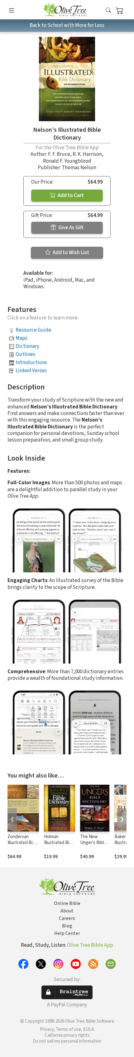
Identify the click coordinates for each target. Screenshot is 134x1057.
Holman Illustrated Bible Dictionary (59, 842)
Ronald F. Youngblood (67, 161)
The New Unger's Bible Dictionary (93, 842)
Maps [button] (21, 338)
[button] (108, 10)
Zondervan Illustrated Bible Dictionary (23, 842)
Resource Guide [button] (33, 330)
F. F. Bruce (59, 154)
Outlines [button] (25, 354)
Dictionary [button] (27, 346)
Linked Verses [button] (31, 370)
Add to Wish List (70, 252)
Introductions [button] (31, 362)
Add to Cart (70, 195)
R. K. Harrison (87, 154)
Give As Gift (70, 227)
